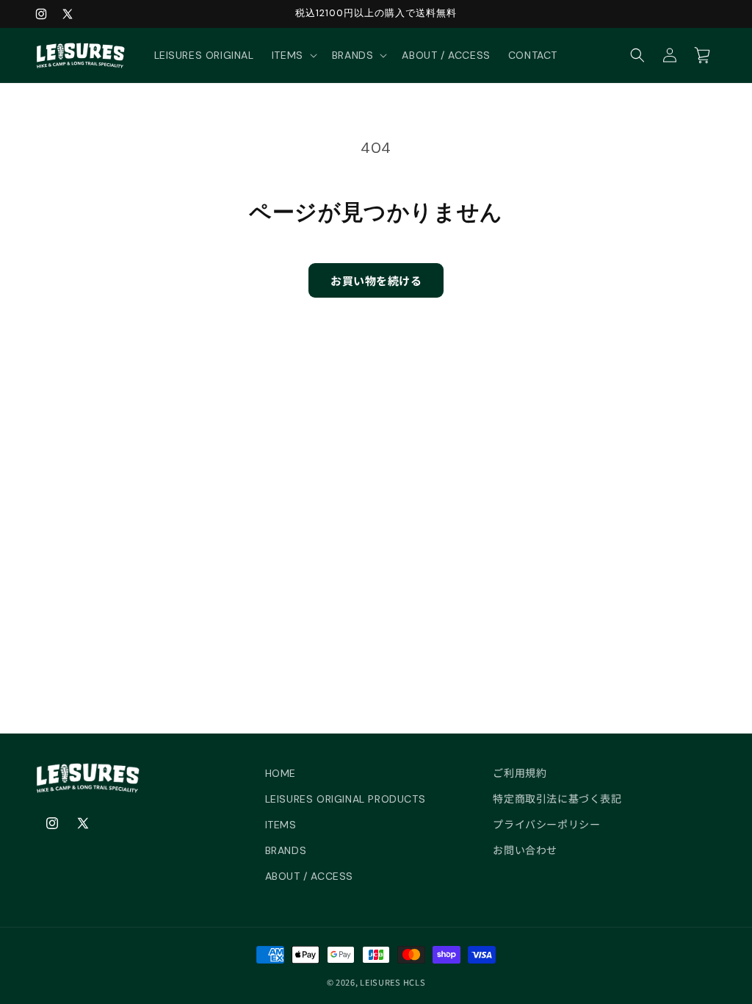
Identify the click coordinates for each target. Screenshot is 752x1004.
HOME (280, 773)
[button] (293, 55)
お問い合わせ (525, 850)
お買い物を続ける (376, 280)
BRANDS (286, 850)
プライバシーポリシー (546, 824)
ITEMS (281, 824)
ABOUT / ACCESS (309, 876)
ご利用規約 (519, 773)
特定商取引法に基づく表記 (557, 799)
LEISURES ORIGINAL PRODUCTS (345, 799)
